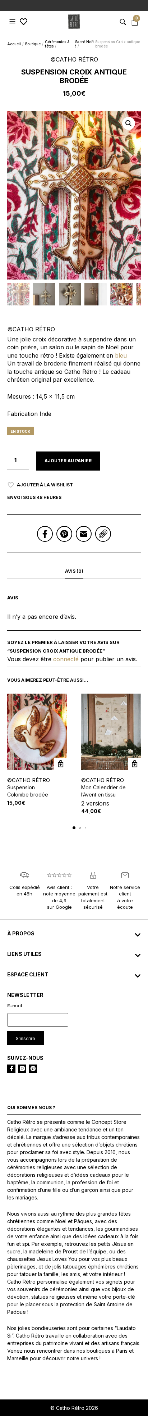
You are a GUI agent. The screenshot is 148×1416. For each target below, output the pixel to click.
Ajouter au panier (68, 460)
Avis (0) (74, 571)
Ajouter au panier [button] (60, 764)
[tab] (74, 571)
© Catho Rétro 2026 (74, 1408)
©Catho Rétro (28, 780)
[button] (13, 21)
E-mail (14, 1005)
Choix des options (134, 764)
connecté (66, 659)
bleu (121, 355)
